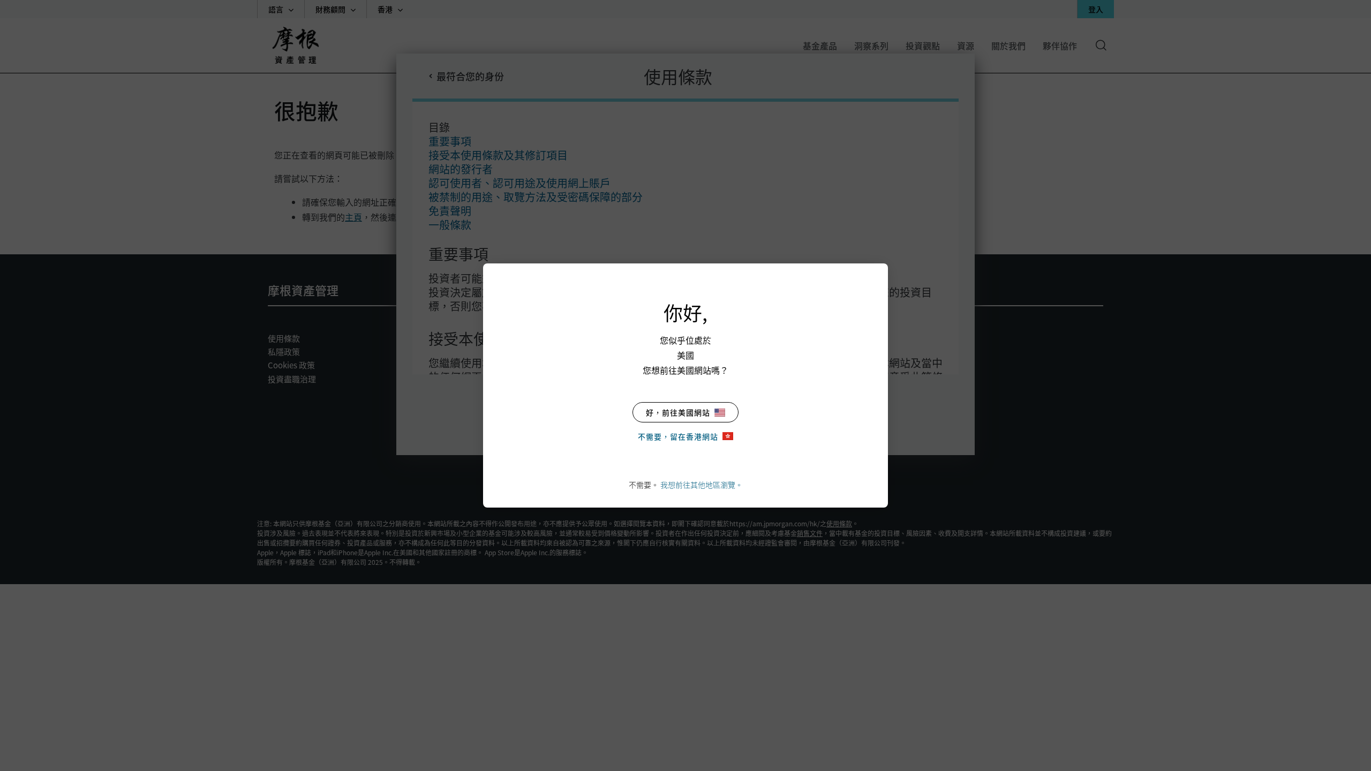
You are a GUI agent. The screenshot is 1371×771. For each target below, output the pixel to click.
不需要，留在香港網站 (678, 436)
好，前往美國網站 (678, 412)
